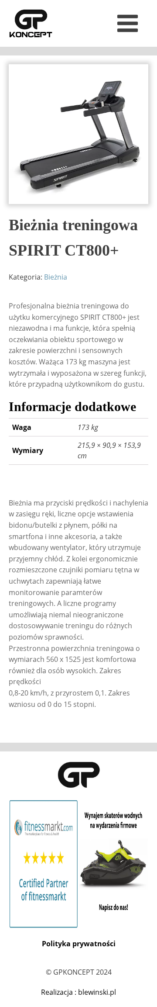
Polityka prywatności (79, 943)
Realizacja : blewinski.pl (78, 992)
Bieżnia (55, 277)
